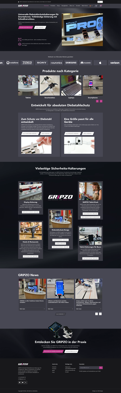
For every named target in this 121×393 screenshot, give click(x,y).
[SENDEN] (101, 367)
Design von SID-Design (97, 391)
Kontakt (78, 5)
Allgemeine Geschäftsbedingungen (70, 367)
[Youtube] (22, 382)
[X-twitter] (25, 382)
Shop (58, 5)
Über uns (72, 5)
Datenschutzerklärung (70, 370)
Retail (53, 370)
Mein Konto (85, 5)
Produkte (53, 5)
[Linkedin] (19, 382)
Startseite (46, 5)
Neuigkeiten (65, 5)
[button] (101, 101)
